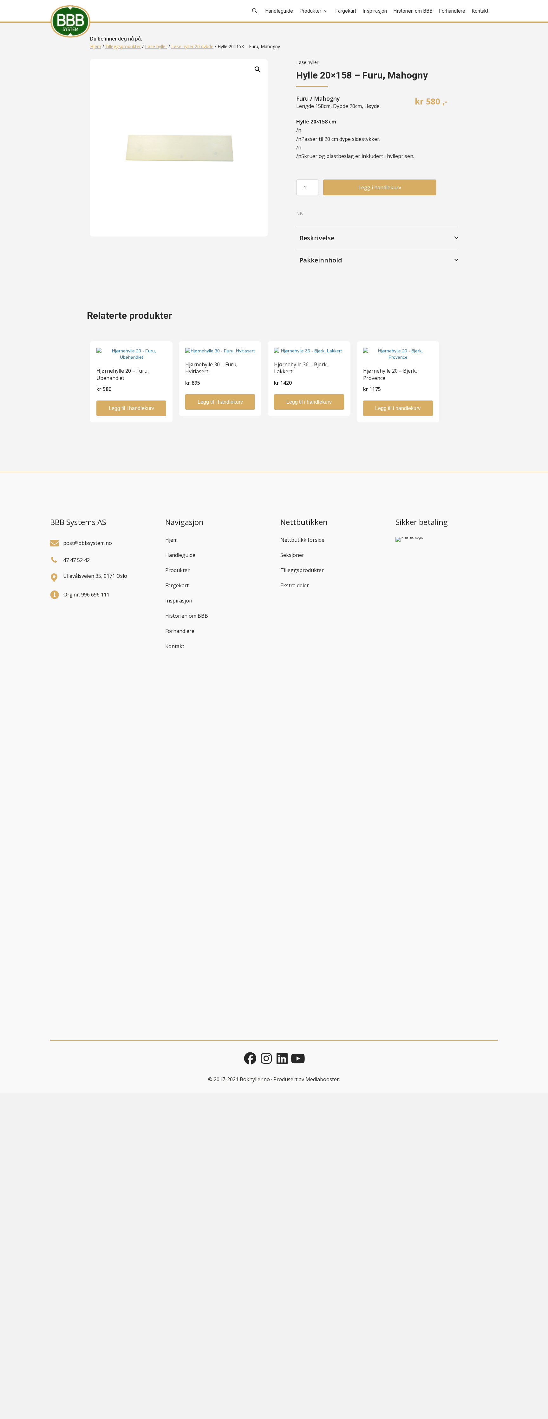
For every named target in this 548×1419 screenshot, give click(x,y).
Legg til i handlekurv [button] (131, 408)
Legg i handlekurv (379, 187)
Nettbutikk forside (302, 539)
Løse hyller (156, 46)
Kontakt (174, 646)
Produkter (177, 570)
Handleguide (180, 555)
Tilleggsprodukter (123, 46)
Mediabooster (322, 1079)
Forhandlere (179, 631)
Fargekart (177, 585)
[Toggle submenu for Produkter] (325, 11)
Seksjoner (292, 555)
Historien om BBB (186, 615)
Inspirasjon (178, 600)
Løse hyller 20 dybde (192, 46)
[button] (257, 69)
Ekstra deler (294, 585)
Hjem (95, 46)
